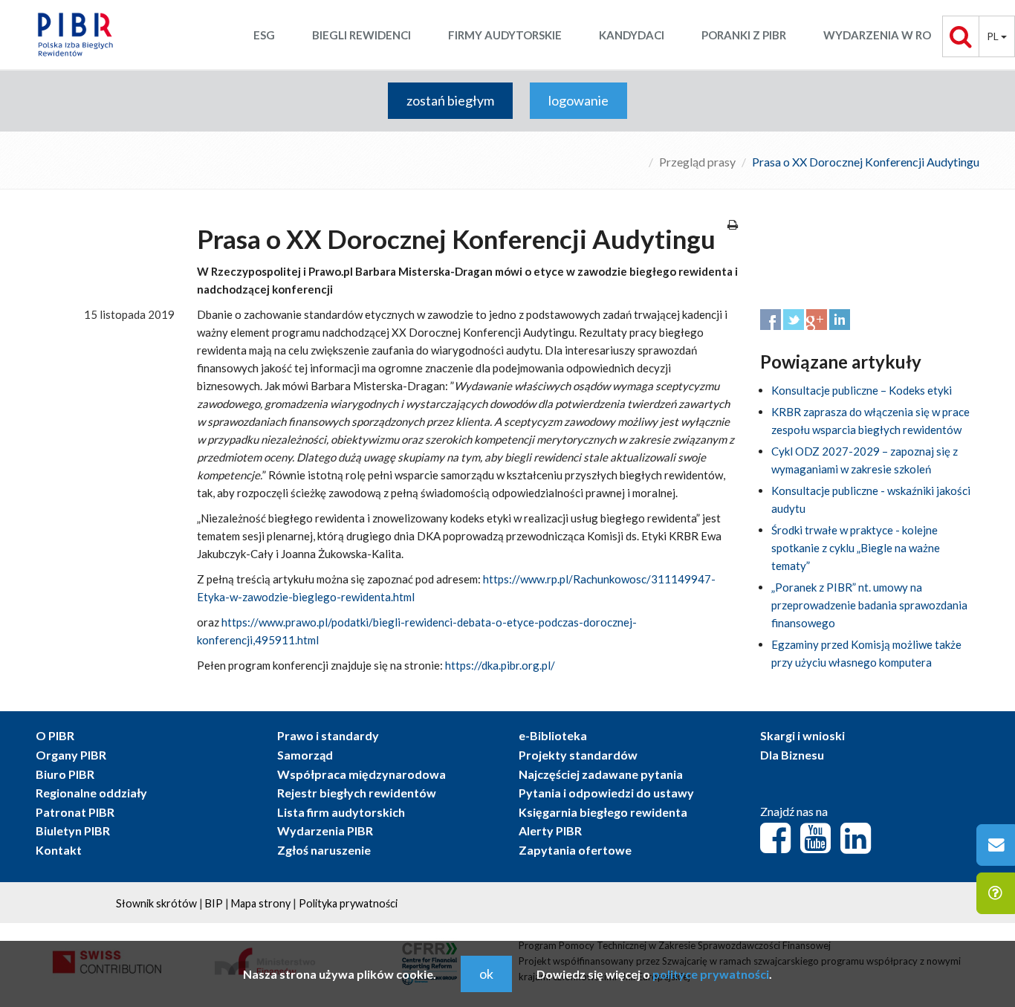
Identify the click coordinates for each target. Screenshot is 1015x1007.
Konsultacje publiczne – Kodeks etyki (861, 390)
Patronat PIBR (75, 812)
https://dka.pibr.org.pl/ (500, 665)
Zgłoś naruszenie (324, 850)
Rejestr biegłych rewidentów (356, 793)
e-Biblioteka (553, 735)
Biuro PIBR (65, 774)
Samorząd (305, 755)
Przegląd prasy (697, 162)
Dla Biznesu (792, 755)
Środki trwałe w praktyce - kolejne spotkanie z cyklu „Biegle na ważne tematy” (855, 547)
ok (486, 973)
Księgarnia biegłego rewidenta (603, 812)
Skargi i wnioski (802, 735)
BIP (214, 903)
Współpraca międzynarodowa (361, 774)
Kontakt (59, 850)
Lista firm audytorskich (341, 812)
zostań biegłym (450, 100)
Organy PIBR (71, 755)
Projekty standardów (578, 755)
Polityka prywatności (348, 903)
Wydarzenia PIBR (325, 830)
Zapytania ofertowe (575, 850)
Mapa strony (261, 903)
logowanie (578, 100)
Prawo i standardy (328, 735)
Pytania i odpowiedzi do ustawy (606, 793)
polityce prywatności (710, 974)
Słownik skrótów (156, 903)
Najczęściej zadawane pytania (601, 774)
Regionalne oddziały (91, 793)
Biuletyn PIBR (73, 830)
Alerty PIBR (550, 830)
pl (994, 36)
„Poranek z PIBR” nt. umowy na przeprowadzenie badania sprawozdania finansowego (869, 604)
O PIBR (55, 735)
